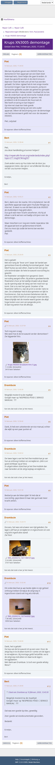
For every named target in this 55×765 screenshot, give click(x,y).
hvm (31, 32)
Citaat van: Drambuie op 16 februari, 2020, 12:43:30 (28, 692)
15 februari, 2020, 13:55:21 (13, 197)
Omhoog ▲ (35, 759)
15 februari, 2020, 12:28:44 (13, 142)
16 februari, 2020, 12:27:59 (16, 326)
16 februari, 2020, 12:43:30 (13, 389)
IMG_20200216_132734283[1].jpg (20, 616)
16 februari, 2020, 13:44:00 (13, 641)
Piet (6, 61)
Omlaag (6, 54)
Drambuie (10, 385)
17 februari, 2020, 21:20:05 (13, 686)
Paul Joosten (38, 32)
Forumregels (25, 759)
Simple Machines (34, 762)
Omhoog (6, 743)
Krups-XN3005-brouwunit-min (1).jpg (22, 364)
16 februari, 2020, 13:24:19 (16, 522)
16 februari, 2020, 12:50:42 (13, 421)
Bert (6, 137)
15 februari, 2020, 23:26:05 (13, 255)
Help (17, 759)
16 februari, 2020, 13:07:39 (13, 490)
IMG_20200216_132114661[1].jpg (20, 558)
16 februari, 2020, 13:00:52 (13, 453)
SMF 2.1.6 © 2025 (21, 762)
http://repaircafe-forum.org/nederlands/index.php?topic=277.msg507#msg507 (27, 156)
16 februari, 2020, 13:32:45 (16, 583)
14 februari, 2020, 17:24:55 (13, 66)
